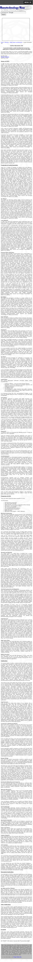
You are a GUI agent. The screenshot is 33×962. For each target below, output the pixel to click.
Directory (7, 42)
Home (2, 42)
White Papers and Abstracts (16, 42)
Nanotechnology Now (16, 8)
